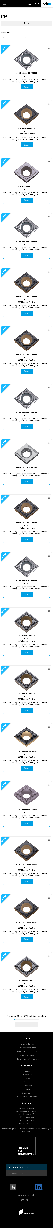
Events (27, 1071)
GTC (22, 1200)
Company (28, 1086)
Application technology (28, 1097)
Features (27, 1093)
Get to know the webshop (27, 1044)
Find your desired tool (27, 1048)
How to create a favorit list (27, 1051)
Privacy (28, 1200)
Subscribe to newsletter (18, 1167)
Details (26, 87)
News (27, 1078)
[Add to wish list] (48, 48)
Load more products (26, 1025)
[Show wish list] (37, 3)
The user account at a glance (27, 1059)
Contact (28, 1089)
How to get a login (27, 1055)
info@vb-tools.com (26, 1123)
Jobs (27, 1082)
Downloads (27, 1074)
